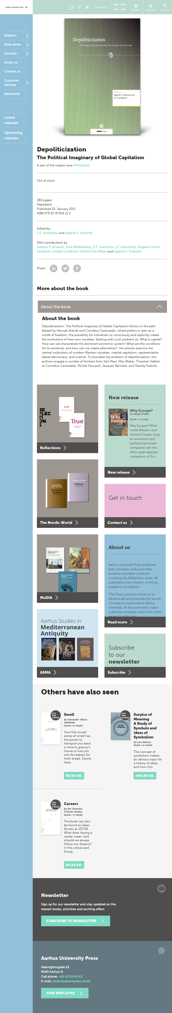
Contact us (12, 71)
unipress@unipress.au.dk (71, 981)
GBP (116, 4)
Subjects (10, 35)
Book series (12, 44)
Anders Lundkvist (65, 251)
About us (10, 62)
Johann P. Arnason (50, 247)
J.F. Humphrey (47, 233)
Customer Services (11, 83)
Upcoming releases (13, 135)
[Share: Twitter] (65, 268)
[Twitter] (87, 7)
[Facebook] (80, 7)
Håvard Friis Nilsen (93, 251)
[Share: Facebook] (77, 268)
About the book (56, 306)
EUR (116, 9)
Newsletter (12, 94)
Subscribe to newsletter (71, 921)
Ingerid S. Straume (78, 233)
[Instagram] (71, 7)
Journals (10, 53)
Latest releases (11, 120)
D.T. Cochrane (103, 247)
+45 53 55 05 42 (70, 976)
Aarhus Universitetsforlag (16, 7)
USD (123, 9)
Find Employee (60, 993)
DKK (123, 4)
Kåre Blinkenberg (78, 247)
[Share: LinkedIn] (54, 268)
